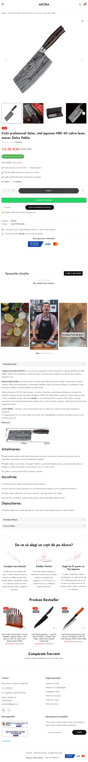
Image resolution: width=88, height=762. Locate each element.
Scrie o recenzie (73, 273)
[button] (82, 59)
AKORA (13, 221)
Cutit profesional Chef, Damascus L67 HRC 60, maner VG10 (73, 635)
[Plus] (13, 190)
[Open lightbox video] (44, 325)
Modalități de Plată (52, 691)
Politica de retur (52, 704)
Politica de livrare (52, 700)
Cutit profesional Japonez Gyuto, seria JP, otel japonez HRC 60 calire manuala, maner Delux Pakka (44, 636)
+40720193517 (7, 700)
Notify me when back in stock (40, 207)
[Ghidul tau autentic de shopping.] (22, 741)
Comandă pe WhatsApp (44, 200)
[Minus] (4, 190)
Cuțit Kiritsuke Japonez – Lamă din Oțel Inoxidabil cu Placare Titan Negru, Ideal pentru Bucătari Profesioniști (14, 637)
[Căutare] (80, 4)
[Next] (84, 322)
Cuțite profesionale (18, 224)
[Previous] (3, 322)
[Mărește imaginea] (82, 21)
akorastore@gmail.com (10, 704)
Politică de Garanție (53, 696)
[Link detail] (3, 710)
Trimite (79, 732)
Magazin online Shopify (34, 757)
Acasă (3, 13)
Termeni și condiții (52, 683)
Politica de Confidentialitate (56, 687)
